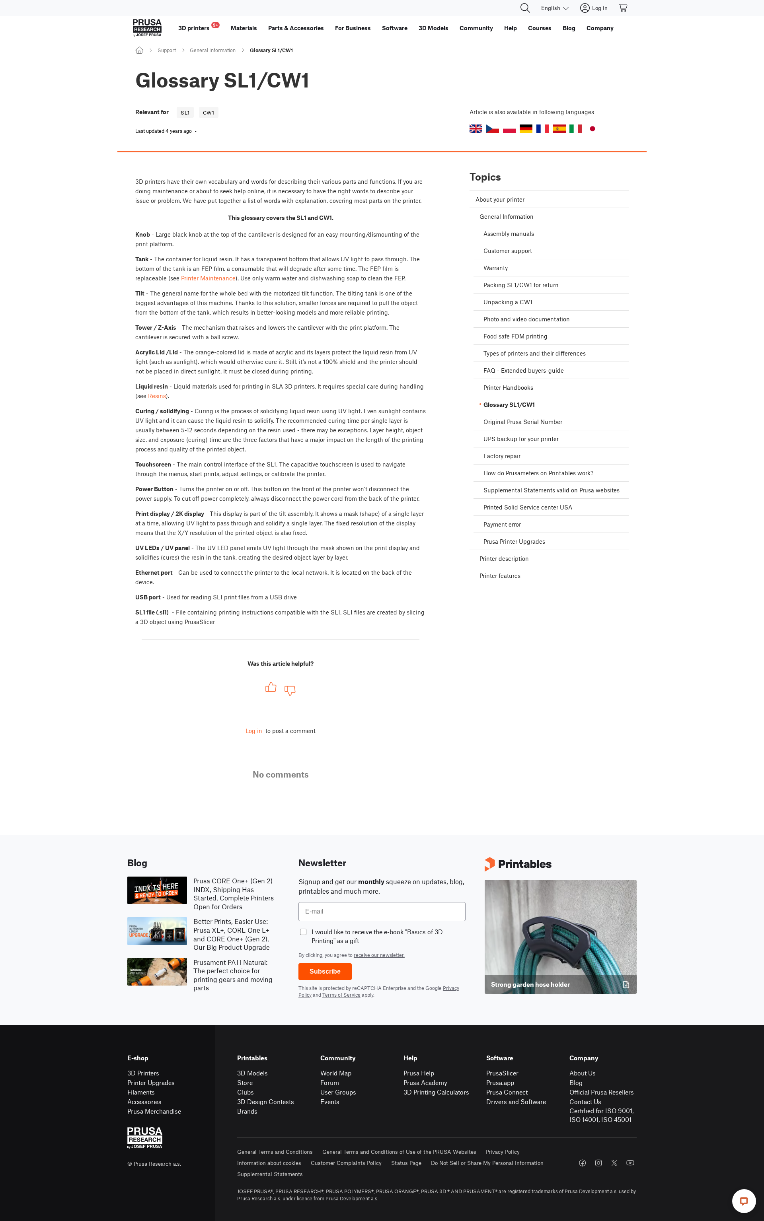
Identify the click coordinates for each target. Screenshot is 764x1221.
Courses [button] (540, 27)
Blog (576, 1082)
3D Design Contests (265, 1101)
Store (245, 1082)
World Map (335, 1073)
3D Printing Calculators (436, 1092)
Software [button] (394, 27)
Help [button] (510, 27)
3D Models (252, 1073)
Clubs (245, 1092)
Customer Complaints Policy (346, 1162)
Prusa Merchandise (154, 1111)
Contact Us (585, 1101)
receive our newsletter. (379, 955)
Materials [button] (244, 27)
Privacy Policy (503, 1151)
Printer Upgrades (151, 1082)
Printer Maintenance (208, 278)
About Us (582, 1073)
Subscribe (325, 971)
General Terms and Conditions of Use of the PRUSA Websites (399, 1151)
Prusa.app (500, 1082)
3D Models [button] (433, 27)
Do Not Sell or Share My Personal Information (487, 1162)
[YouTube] (630, 1163)
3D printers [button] (198, 26)
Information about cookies (269, 1162)
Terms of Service (341, 995)
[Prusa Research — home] (147, 28)
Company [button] (600, 27)
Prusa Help (418, 1073)
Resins (157, 395)
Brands (247, 1111)
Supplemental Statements (270, 1173)
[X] (614, 1163)
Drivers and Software (516, 1101)
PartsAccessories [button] (296, 27)
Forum (329, 1082)
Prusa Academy (425, 1082)
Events (329, 1101)
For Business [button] (353, 27)
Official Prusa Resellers (601, 1092)
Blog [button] (569, 27)
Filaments (141, 1092)
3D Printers (143, 1073)
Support (167, 50)
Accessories (144, 1101)
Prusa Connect (507, 1092)
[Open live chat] (744, 1201)
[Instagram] (598, 1163)
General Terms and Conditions (275, 1151)
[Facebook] (582, 1163)
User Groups (338, 1092)
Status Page (406, 1162)
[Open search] (525, 8)
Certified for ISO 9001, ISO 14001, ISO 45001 (601, 1115)
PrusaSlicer (502, 1073)
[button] (476, 128)
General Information (213, 50)
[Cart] (623, 8)
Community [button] (476, 27)
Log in (254, 730)
